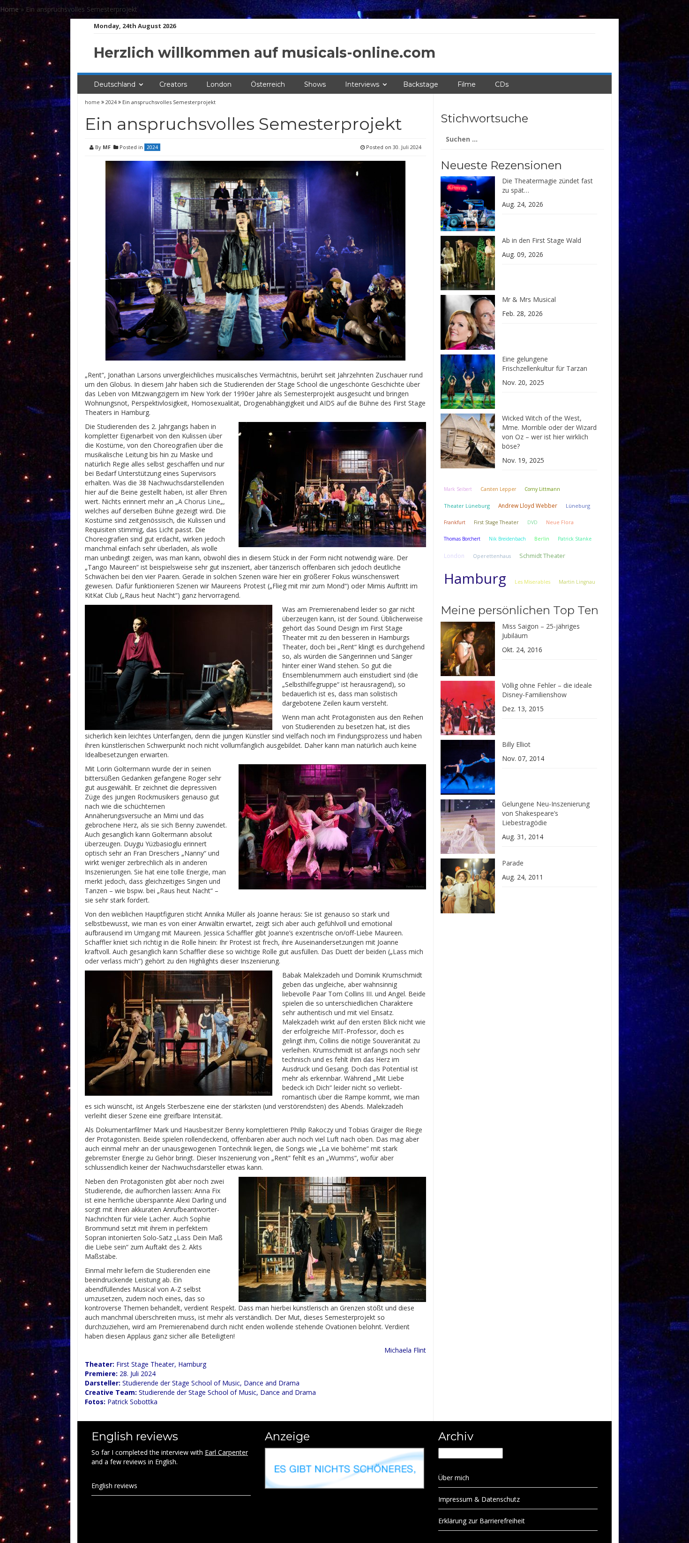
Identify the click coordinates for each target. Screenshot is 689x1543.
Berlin (541, 538)
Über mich (453, 1477)
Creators (173, 84)
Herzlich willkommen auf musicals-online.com (264, 52)
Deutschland (114, 84)
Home (9, 9)
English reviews (114, 1485)
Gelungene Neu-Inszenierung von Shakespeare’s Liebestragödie (546, 813)
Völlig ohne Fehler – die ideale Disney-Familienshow (547, 690)
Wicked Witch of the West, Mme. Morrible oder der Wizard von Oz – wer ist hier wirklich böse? (549, 432)
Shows (315, 84)
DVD (532, 522)
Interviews (362, 84)
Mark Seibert (458, 489)
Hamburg (475, 578)
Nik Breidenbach (507, 538)
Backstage (420, 84)
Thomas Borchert (462, 538)
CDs (502, 84)
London (219, 84)
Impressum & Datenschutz (479, 1499)
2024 (111, 101)
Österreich (268, 84)
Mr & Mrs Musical (529, 299)
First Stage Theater (496, 522)
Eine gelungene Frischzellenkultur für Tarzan (544, 363)
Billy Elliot (516, 744)
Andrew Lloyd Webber (527, 505)
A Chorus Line (199, 501)
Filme (466, 84)
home (93, 101)
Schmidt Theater (542, 555)
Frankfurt (454, 522)
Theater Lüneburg (467, 505)
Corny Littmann (542, 489)
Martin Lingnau (577, 582)
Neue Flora (560, 522)
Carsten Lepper (498, 489)
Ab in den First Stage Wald (541, 240)
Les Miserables (532, 582)
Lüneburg (578, 505)
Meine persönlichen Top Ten (520, 610)
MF (107, 147)
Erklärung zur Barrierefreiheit (481, 1520)
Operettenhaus (492, 556)
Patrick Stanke (575, 538)
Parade (513, 862)
